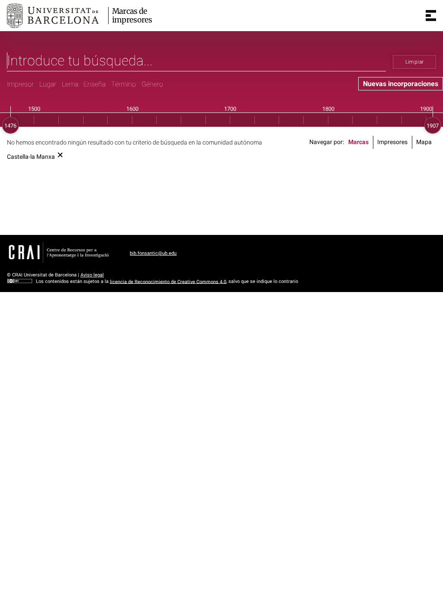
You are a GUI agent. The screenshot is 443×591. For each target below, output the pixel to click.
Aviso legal (92, 275)
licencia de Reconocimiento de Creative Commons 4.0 (168, 281)
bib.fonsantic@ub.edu (153, 253)
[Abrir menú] (431, 15)
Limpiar (414, 62)
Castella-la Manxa (31, 157)
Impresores (392, 142)
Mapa (424, 142)
